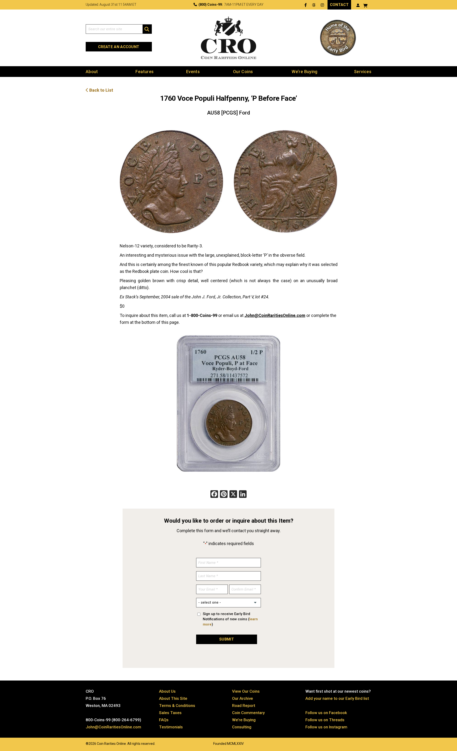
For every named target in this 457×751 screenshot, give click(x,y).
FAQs (164, 719)
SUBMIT (226, 639)
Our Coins (243, 71)
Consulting (241, 727)
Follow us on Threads (324, 719)
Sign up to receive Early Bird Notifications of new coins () (230, 619)
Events (193, 71)
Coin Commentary (248, 712)
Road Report (243, 705)
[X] (233, 494)
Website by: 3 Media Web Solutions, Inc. (81, 743)
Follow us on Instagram (326, 727)
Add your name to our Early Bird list (337, 698)
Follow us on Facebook (326, 712)
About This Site (173, 698)
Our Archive (242, 698)
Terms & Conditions (177, 705)
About (92, 71)
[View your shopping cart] (365, 5)
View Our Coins (246, 691)
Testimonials (171, 727)
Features (144, 71)
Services (362, 71)
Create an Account (118, 47)
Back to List (100, 90)
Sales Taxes (170, 712)
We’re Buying (304, 71)
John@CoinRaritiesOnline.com (274, 315)
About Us (167, 691)
